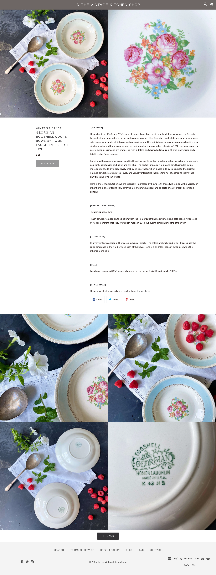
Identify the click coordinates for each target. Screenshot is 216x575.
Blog (129, 550)
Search (59, 550)
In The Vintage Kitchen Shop (108, 5)
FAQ (141, 550)
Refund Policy (110, 550)
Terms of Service (82, 550)
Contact (156, 550)
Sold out (48, 163)
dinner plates (143, 291)
